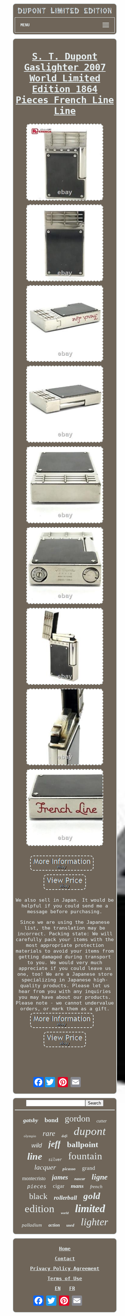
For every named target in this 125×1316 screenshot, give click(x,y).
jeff (54, 1144)
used (70, 1225)
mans (77, 1186)
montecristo (34, 1178)
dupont (90, 1131)
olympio (30, 1136)
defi (64, 1136)
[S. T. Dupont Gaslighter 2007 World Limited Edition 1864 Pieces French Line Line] (65, 162)
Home (65, 1249)
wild (36, 1145)
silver (55, 1159)
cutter (101, 1121)
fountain (85, 1156)
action (54, 1225)
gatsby (30, 1120)
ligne (100, 1177)
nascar (79, 1179)
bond (51, 1119)
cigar (58, 1186)
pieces (36, 1186)
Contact (65, 1259)
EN (58, 1288)
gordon (77, 1118)
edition (39, 1208)
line (34, 1156)
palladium (32, 1225)
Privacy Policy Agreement (64, 1268)
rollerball (65, 1197)
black (38, 1196)
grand (88, 1168)
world (65, 1213)
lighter (94, 1222)
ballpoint (82, 1144)
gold (91, 1196)
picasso (69, 1168)
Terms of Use (64, 1278)
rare (49, 1134)
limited (90, 1208)
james (60, 1177)
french (96, 1186)
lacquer (45, 1167)
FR (72, 1288)
